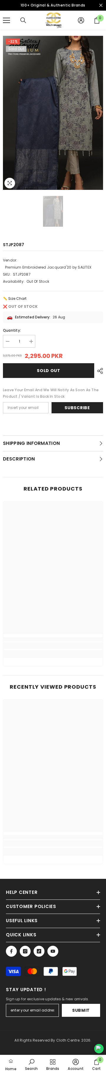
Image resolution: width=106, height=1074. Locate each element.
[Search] (23, 20)
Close (101, 5)
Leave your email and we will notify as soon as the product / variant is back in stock (51, 393)
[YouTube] (52, 951)
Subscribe (77, 408)
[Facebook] (11, 951)
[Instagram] (25, 951)
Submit (81, 1010)
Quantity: (12, 330)
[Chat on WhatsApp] (99, 1048)
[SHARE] (98, 371)
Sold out (48, 371)
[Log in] (81, 20)
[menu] (6, 20)
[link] (53, 645)
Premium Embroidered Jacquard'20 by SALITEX (48, 267)
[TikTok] (39, 951)
